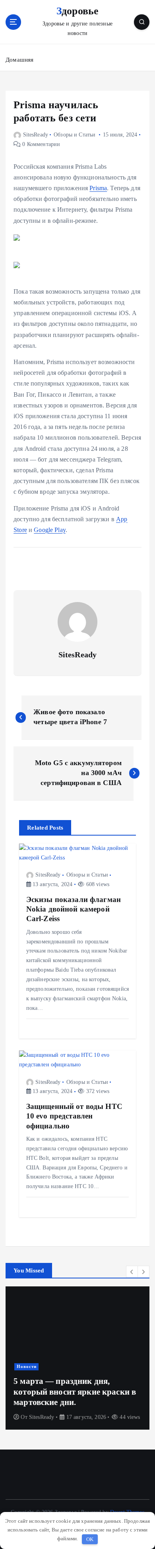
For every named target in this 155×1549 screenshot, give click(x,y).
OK (90, 1539)
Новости (27, 1366)
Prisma (98, 188)
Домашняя (19, 60)
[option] (77, 1358)
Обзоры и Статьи (74, 135)
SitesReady (35, 135)
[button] (132, 1272)
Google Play (50, 529)
